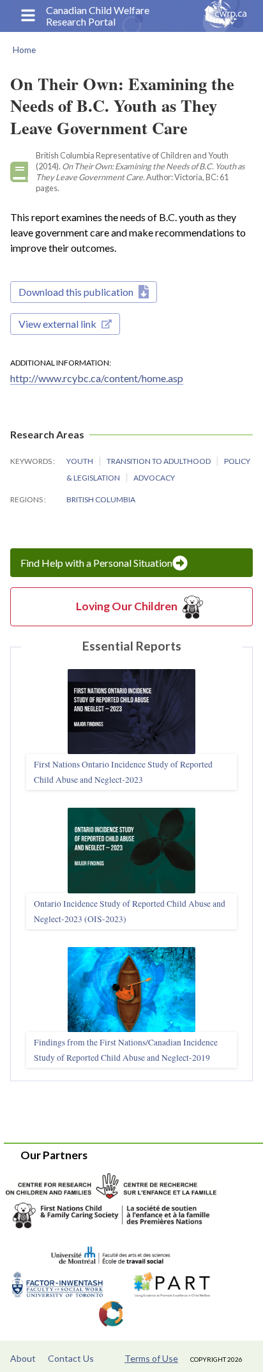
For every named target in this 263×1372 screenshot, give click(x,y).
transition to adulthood (159, 461)
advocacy (154, 477)
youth (80, 461)
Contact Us (71, 1358)
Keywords (31, 461)
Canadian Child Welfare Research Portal (97, 15)
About (23, 1358)
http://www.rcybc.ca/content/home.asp (96, 378)
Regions (27, 499)
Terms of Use (151, 1358)
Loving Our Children (126, 606)
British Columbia (100, 499)
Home (24, 50)
